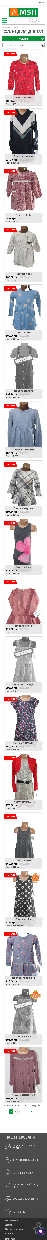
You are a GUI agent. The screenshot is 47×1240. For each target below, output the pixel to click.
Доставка (10, 1225)
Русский (42, 2)
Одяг (16, 27)
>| (40, 1111)
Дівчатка (8, 27)
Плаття (24, 27)
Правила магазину (14, 1229)
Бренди (9, 1233)
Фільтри (23, 39)
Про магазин (11, 1220)
